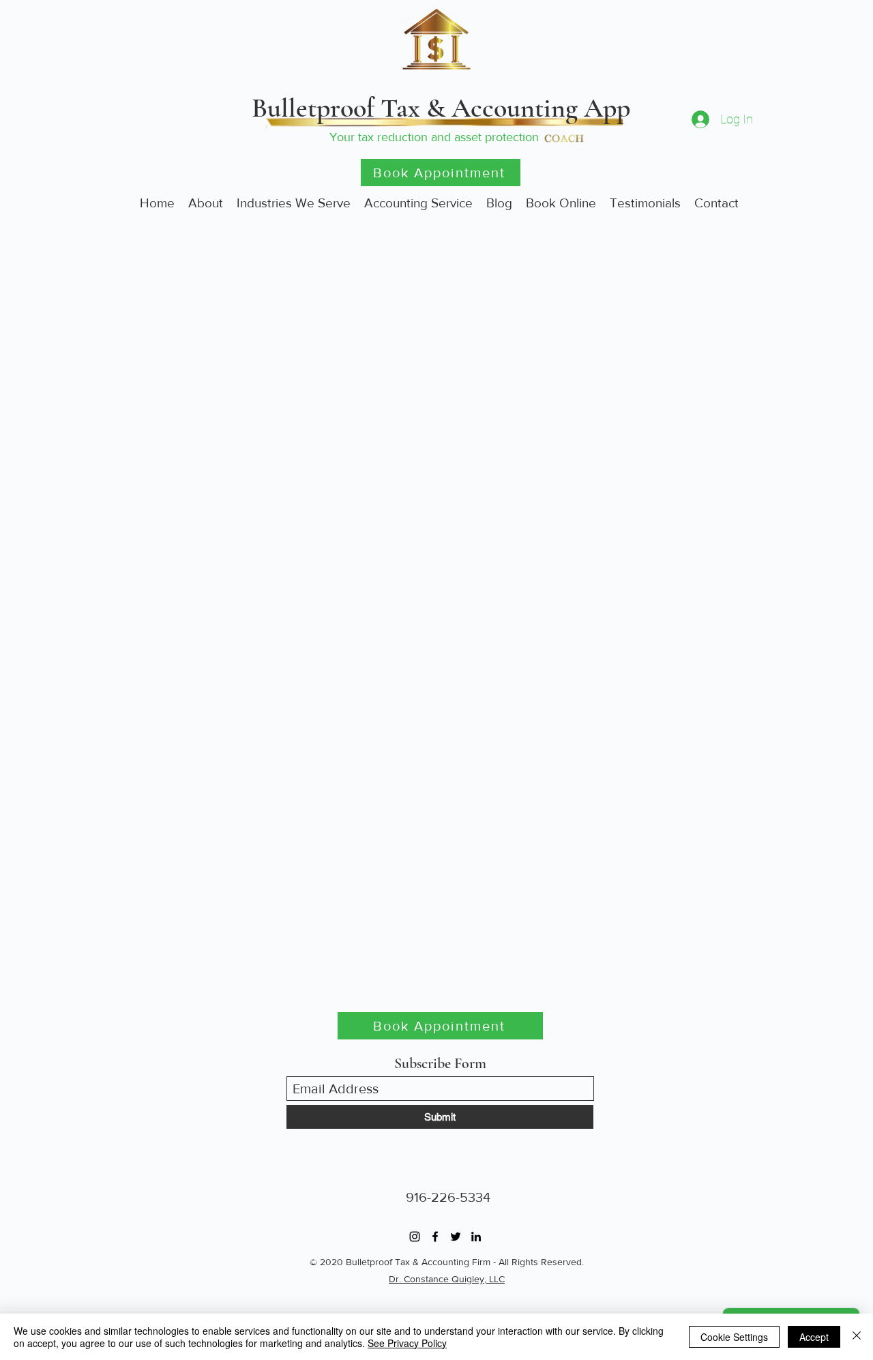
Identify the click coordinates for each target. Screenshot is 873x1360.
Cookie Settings (734, 1337)
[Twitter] (455, 1236)
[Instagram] (414, 1236)
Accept (814, 1337)
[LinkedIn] (476, 1236)
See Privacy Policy (407, 1343)
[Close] (856, 1337)
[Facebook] (435, 1236)
